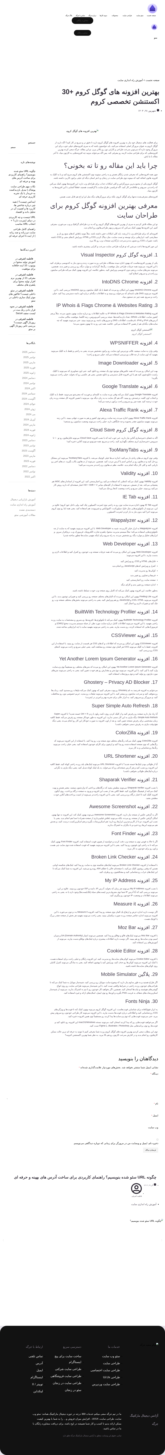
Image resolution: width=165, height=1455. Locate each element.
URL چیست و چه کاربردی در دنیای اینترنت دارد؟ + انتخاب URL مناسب (22, 220)
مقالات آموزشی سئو (24, 515)
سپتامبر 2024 (28, 393)
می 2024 (30, 414)
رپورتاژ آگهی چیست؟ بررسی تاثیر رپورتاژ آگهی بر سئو (22, 325)
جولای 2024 (29, 404)
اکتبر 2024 (30, 388)
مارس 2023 (29, 455)
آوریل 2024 (29, 419)
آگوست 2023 (28, 450)
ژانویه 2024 (29, 435)
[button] (3, 1240)
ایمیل (154, 1115)
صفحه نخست (152, 80)
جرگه (76, 149)
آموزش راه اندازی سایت (130, 80)
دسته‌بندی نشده (27, 509)
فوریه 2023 (29, 461)
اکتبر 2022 (30, 476)
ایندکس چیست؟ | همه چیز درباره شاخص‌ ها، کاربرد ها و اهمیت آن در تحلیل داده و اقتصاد (23, 206)
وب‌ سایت (153, 1127)
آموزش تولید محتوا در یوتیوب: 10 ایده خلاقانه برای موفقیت (23, 265)
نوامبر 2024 (29, 383)
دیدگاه (154, 1073)
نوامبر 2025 (29, 357)
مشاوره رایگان (82, 20)
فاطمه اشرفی (25, 258)
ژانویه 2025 (29, 372)
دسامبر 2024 (28, 378)
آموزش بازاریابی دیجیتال (22, 499)
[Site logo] (152, 8)
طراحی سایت (133, 153)
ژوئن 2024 (29, 409)
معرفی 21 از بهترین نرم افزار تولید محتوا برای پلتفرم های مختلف (23, 281)
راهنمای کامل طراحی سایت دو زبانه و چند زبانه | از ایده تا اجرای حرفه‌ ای (22, 232)
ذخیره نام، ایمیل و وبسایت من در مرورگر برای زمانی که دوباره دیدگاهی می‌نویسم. (115, 1143)
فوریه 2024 (29, 430)
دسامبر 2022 (28, 466)
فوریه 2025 (29, 367)
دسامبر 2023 (28, 440)
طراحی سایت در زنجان (112, 178)
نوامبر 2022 (29, 471)
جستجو (31, 142)
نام (156, 1103)
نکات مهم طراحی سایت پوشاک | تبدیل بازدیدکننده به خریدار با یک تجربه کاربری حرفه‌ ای (22, 191)
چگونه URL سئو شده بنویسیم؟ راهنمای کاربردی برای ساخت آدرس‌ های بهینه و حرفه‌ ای (21, 176)
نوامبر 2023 (29, 445)
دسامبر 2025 (28, 352)
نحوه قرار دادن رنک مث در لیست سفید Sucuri (22, 310)
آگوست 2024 (28, 398)
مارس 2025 (29, 362)
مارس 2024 (29, 424)
